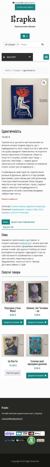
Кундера (5, 212)
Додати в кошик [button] (11, 322)
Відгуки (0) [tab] (8, 227)
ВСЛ (41, 209)
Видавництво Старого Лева (25, 209)
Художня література (35, 206)
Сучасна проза (18, 206)
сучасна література (20, 212)
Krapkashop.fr (25, 243)
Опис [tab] (5, 222)
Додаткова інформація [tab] (23, 222)
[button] (46, 57)
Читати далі (13, 373)
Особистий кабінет (25, 7)
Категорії (11, 57)
